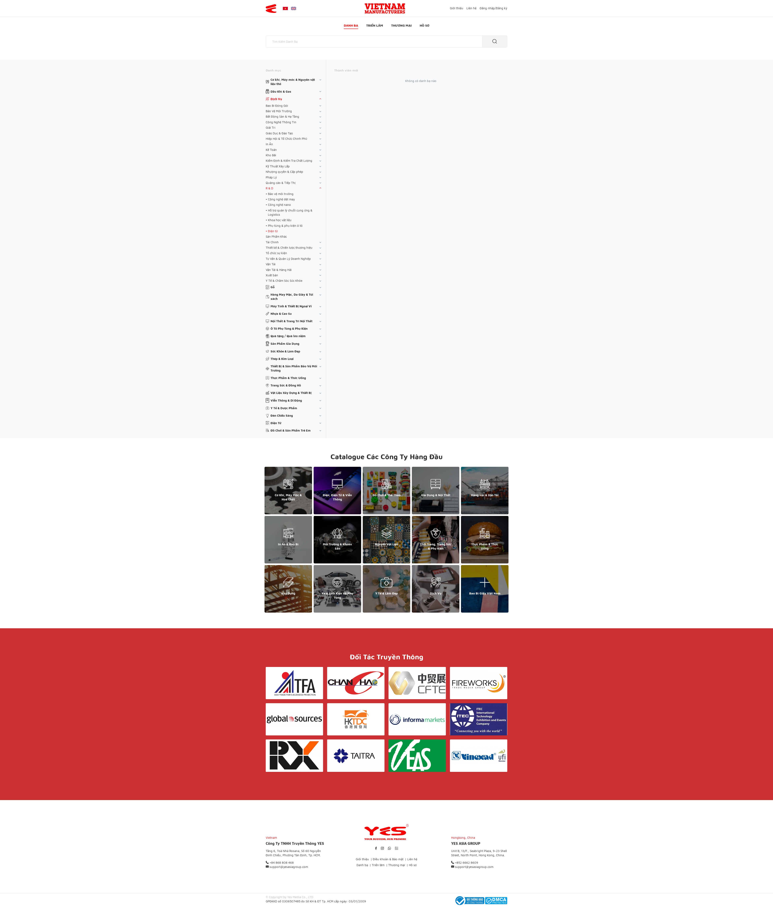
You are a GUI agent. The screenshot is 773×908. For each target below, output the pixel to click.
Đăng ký (501, 8)
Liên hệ (471, 8)
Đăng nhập (487, 8)
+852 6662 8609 (466, 862)
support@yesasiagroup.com (288, 867)
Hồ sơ (424, 25)
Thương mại (401, 25)
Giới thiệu (456, 8)
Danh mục (273, 70)
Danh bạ (351, 25)
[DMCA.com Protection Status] (496, 900)
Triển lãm (374, 25)
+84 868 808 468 (281, 862)
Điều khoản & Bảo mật (388, 859)
